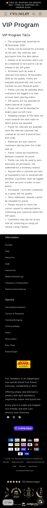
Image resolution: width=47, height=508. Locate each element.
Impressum (10, 270)
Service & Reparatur (14, 313)
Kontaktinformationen (24, 471)
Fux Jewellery (17, 459)
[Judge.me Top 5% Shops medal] (36, 492)
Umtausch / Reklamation (16, 283)
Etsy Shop (10, 345)
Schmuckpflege (12, 326)
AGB (7, 264)
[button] (6, 14)
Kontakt (8, 245)
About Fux (10, 257)
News (8, 332)
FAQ (7, 251)
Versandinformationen (15, 307)
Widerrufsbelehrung (14, 276)
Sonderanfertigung (13, 320)
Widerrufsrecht (18, 462)
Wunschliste (11, 339)
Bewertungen (11, 351)
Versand (22, 466)
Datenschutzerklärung (15, 289)
